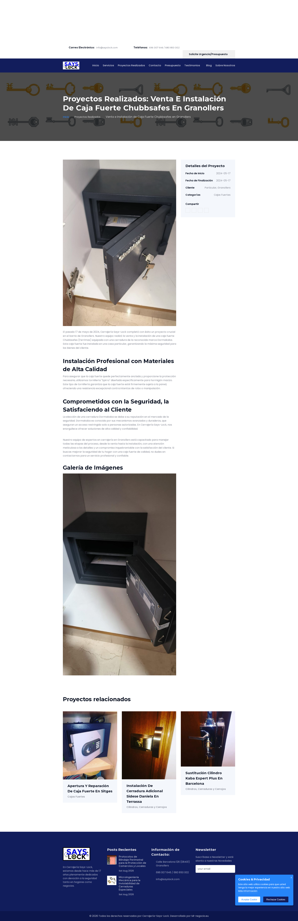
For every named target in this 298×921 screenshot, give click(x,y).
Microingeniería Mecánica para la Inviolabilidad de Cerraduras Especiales (129, 883)
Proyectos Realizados (131, 65)
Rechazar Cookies (275, 899)
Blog (209, 65)
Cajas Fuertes (222, 195)
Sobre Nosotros (225, 65)
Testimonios (192, 65)
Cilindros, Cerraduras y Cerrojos (146, 807)
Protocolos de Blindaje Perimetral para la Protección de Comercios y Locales (132, 861)
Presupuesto (173, 65)
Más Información (247, 891)
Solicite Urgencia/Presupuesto (208, 54)
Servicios (108, 65)
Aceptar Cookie (249, 899)
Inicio (95, 65)
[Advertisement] (93, 22)
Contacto (155, 65)
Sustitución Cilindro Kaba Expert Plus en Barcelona (204, 778)
